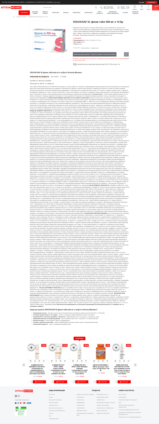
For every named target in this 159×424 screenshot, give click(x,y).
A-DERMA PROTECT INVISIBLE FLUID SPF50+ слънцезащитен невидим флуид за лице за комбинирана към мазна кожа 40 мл (37, 369)
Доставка (55, 77)
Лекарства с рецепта (21, 16)
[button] (136, 2)
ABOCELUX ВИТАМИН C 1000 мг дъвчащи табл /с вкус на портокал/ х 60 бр (100, 367)
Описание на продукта (39, 77)
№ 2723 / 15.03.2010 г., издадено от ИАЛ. (86, 317)
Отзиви (63, 77)
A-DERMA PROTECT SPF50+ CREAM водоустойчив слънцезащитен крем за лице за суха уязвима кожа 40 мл (58, 369)
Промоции (79, 338)
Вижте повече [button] (57, 2)
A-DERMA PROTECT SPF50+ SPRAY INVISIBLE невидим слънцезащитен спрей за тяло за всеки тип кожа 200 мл (79, 369)
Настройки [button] (141, 2)
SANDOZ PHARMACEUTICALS (92, 40)
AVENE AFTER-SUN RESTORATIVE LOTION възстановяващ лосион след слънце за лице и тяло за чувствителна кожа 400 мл (122, 369)
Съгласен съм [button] (151, 2)
